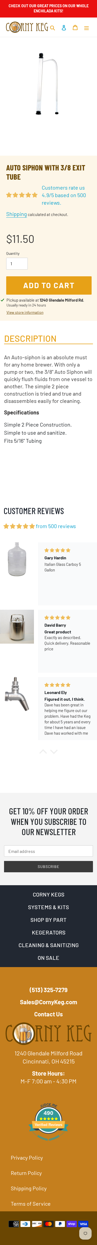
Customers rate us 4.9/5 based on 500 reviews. (64, 195)
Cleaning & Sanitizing (49, 945)
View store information (24, 312)
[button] (43, 753)
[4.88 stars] (19, 526)
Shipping (16, 214)
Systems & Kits (48, 907)
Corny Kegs (48, 894)
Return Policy (26, 1173)
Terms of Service (31, 1203)
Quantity (12, 253)
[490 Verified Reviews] (48, 1142)
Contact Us (48, 1013)
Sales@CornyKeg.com (48, 1001)
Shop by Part (48, 919)
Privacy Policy (27, 1157)
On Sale (48, 957)
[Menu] (86, 27)
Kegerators (48, 932)
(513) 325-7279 (49, 989)
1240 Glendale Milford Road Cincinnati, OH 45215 (48, 1057)
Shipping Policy (29, 1188)
